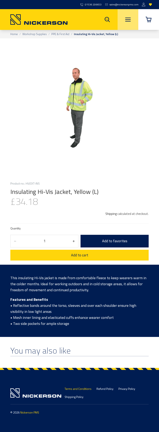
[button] (148, 19)
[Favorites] (150, 4)
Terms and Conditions (78, 389)
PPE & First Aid (60, 34)
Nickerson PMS (29, 412)
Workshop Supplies (34, 34)
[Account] (143, 4)
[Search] (107, 19)
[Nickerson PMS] (33, 19)
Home (14, 34)
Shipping (111, 213)
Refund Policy (104, 389)
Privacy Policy (126, 389)
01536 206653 (93, 4)
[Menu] (128, 19)
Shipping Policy (74, 397)
